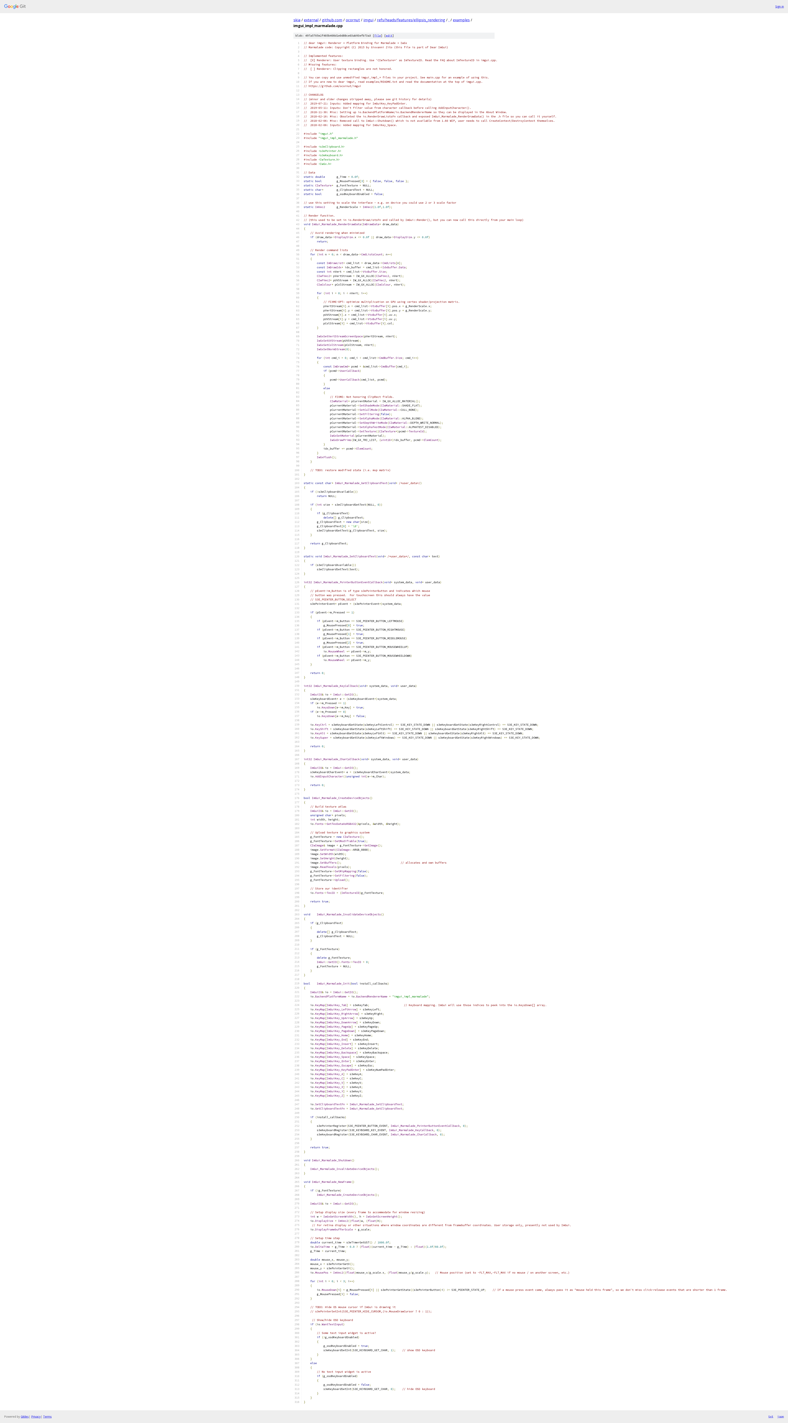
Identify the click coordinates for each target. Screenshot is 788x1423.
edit (389, 35)
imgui (368, 19)
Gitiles (25, 1416)
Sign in (779, 6)
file (377, 35)
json (780, 1416)
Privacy (36, 1416)
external (311, 19)
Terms (47, 1416)
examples (461, 19)
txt (770, 1416)
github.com (332, 19)
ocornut (353, 19)
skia (296, 19)
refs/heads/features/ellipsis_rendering (411, 19)
